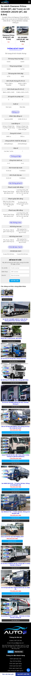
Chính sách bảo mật (15, 658)
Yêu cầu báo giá (7, 299)
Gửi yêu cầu (15, 280)
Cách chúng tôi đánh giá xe (15, 670)
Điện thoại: (5, 271)
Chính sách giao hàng (15, 663)
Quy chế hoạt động (15, 661)
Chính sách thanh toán (15, 668)
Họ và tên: (5, 268)
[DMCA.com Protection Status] (15, 653)
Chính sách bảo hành (15, 666)
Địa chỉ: (4, 275)
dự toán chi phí (15, 432)
